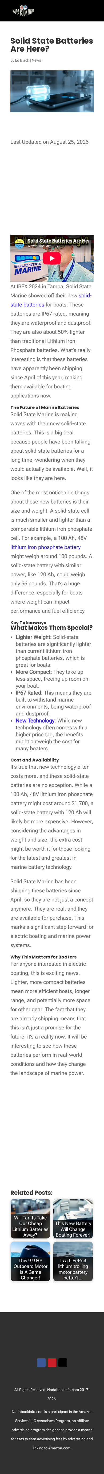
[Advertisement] (55, 191)
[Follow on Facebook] (41, 1362)
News (36, 60)
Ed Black (22, 60)
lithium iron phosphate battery (45, 547)
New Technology (35, 720)
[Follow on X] (62, 1362)
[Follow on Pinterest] (52, 1362)
